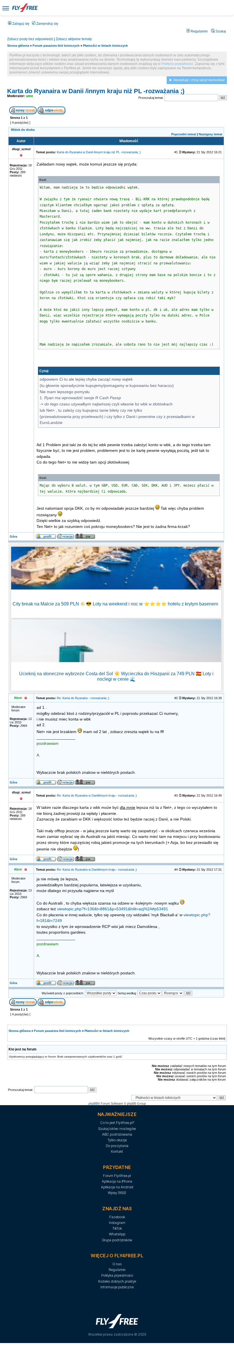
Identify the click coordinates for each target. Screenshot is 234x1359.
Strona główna (18, 45)
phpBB (93, 1103)
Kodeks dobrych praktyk (117, 1281)
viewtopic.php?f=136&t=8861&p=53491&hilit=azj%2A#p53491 (112, 909)
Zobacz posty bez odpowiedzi (30, 39)
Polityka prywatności (117, 1275)
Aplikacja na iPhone (117, 1181)
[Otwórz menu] (5, 8)
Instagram (117, 1223)
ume (29, 96)
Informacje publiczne (117, 1287)
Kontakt (117, 1151)
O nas (117, 1264)
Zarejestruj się (46, 24)
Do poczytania (117, 1146)
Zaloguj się (20, 24)
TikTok (117, 1228)
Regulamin (199, 31)
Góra (13, 536)
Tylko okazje (117, 1140)
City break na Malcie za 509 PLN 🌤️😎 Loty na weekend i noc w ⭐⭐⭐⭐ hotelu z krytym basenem (115, 603)
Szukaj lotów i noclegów (117, 1129)
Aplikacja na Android (117, 1187)
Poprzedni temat (183, 134)
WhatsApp (117, 1234)
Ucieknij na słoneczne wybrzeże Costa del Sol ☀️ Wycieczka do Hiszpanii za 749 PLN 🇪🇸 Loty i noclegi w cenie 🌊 (116, 676)
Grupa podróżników (117, 1240)
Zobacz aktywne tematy (74, 39)
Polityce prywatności (177, 64)
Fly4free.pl (25, 7)
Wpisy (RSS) (117, 1193)
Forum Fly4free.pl (117, 1176)
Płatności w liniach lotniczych (105, 45)
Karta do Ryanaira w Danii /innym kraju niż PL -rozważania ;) (95, 91)
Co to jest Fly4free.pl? (117, 1123)
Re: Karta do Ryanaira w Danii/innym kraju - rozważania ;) (97, 795)
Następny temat (210, 134)
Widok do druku (23, 129)
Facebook (117, 1217)
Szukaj (220, 31)
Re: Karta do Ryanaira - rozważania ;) (83, 698)
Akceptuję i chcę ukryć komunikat (199, 80)
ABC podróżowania (117, 1134)
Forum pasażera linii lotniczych (56, 45)
